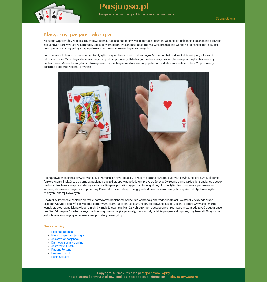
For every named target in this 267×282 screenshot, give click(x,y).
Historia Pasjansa (62, 231)
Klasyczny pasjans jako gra (67, 235)
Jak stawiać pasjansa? (65, 239)
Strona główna (225, 18)
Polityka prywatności (184, 277)
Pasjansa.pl (124, 7)
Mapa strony (151, 273)
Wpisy (165, 273)
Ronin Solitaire (60, 256)
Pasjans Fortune (61, 249)
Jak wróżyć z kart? (62, 246)
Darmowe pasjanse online (67, 242)
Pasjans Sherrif (60, 253)
